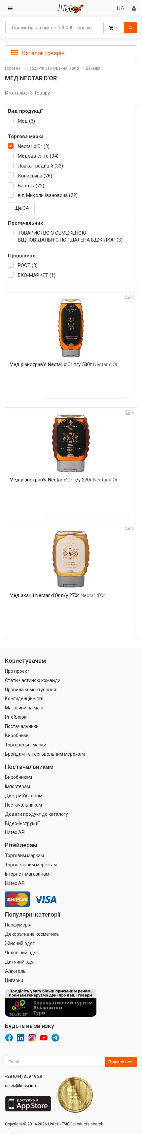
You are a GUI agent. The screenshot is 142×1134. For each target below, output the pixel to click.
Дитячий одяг (20, 961)
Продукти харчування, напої (53, 68)
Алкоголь (15, 971)
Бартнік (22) (31, 186)
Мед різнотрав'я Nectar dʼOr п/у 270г (64, 480)
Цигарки (14, 980)
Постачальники (22, 726)
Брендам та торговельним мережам (45, 754)
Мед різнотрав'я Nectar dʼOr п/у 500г (64, 364)
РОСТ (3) (28, 265)
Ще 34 (21, 208)
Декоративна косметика (32, 934)
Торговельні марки (25, 744)
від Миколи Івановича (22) (48, 195)
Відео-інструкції (22, 823)
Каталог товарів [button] (42, 53)
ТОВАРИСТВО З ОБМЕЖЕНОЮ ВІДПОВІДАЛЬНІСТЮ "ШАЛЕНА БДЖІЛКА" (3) (70, 236)
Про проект (17, 671)
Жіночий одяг (20, 943)
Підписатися (120, 1061)
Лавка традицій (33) (40, 166)
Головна (12, 68)
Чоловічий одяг (22, 952)
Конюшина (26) (35, 176)
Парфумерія (18, 924)
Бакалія (93, 68)
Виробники (17, 735)
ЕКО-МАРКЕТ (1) (36, 275)
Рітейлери (16, 717)
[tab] (71, 52)
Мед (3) (26, 121)
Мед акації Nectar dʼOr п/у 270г (57, 595)
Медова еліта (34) (38, 156)
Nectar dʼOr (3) (34, 146)
